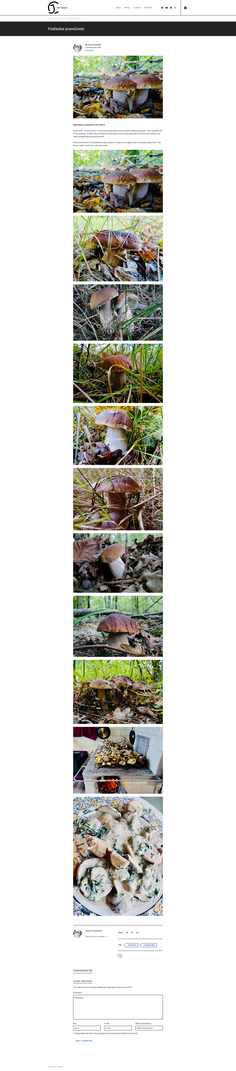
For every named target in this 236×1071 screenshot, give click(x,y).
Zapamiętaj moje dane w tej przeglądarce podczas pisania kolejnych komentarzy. (106, 1033)
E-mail (106, 1024)
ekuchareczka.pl (90, 131)
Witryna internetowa (143, 1024)
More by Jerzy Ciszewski (95, 936)
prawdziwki (149, 945)
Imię (74, 1024)
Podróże (90, 50)
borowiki (132, 945)
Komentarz (77, 993)
